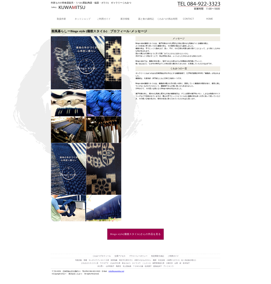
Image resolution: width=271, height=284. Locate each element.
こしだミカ (146, 263)
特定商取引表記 (157, 256)
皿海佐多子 (157, 266)
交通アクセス (119, 256)
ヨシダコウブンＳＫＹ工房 (99, 260)
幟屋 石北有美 (159, 260)
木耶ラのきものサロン (142, 260)
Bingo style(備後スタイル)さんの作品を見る (135, 234)
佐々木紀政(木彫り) (188, 260)
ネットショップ (82, 19)
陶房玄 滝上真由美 (123, 266)
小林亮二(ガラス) (173, 260)
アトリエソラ (168, 266)
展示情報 (124, 19)
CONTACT (188, 19)
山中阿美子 (110, 266)
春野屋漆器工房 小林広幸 (162, 263)
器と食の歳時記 (146, 19)
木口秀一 (100, 266)
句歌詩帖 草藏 (81, 260)
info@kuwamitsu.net (116, 271)
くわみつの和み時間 (167, 19)
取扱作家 (61, 19)
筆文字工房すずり (126, 260)
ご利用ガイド (104, 19)
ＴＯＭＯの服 (138, 266)
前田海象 (114, 260)
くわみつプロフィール (101, 256)
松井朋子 (148, 266)
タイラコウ (136, 263)
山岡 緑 (177, 263)
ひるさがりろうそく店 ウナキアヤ (94, 263)
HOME (209, 19)
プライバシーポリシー (138, 256)
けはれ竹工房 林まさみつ (120, 263)
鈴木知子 (186, 263)
